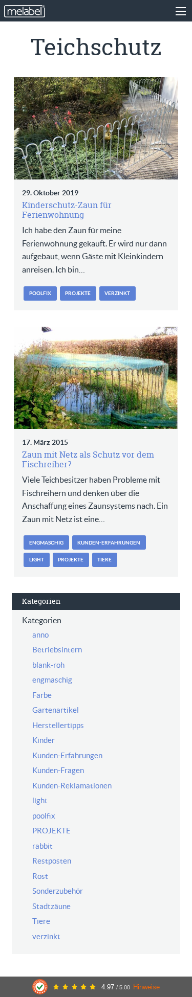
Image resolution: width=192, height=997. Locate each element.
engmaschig (46, 543)
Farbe (42, 695)
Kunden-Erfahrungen (108, 543)
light (36, 559)
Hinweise (146, 987)
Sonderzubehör (57, 891)
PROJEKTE (78, 293)
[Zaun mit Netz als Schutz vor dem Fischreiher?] (96, 378)
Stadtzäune (51, 906)
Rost (40, 876)
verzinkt (117, 293)
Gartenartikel (55, 710)
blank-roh (48, 665)
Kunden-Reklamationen (72, 785)
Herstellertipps (58, 725)
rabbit (42, 846)
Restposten (51, 860)
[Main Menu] (181, 11)
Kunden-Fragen (58, 770)
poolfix (40, 293)
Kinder (43, 740)
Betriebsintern (57, 649)
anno (40, 634)
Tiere (104, 559)
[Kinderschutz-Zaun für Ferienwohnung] (96, 128)
